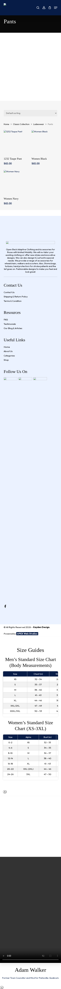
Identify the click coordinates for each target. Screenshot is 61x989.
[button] (55, 7)
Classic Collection (21, 124)
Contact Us (9, 292)
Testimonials (10, 324)
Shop (6, 359)
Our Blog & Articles (13, 328)
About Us (8, 351)
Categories (9, 355)
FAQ (6, 319)
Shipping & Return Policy (16, 296)
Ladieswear (38, 124)
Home (6, 124)
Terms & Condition (12, 301)
